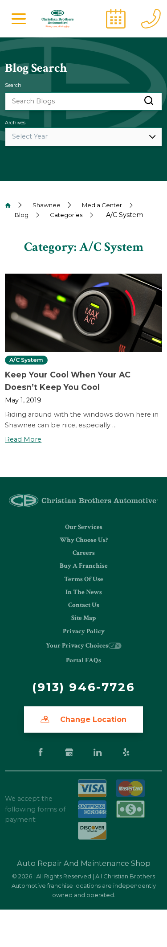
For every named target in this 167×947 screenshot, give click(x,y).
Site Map (83, 618)
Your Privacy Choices (77, 645)
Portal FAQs (83, 660)
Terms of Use (83, 579)
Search (13, 85)
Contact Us (83, 605)
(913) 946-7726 (83, 687)
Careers (84, 553)
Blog (22, 214)
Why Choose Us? (84, 540)
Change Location (92, 719)
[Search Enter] (149, 101)
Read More (23, 439)
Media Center (102, 205)
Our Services (83, 527)
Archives (15, 122)
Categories (66, 214)
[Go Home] (8, 205)
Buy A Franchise (84, 566)
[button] (19, 19)
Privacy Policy (84, 631)
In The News (83, 592)
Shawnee (47, 205)
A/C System (26, 360)
